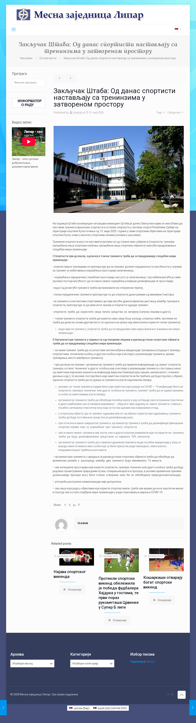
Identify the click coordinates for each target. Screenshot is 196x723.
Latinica (150, 661)
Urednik (77, 112)
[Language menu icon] (178, 29)
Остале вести (47, 58)
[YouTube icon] (168, 694)
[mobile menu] (13, 29)
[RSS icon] (172, 694)
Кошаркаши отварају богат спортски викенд (162, 582)
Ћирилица (137, 661)
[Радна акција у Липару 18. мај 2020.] (192, 707)
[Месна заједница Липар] (94, 14)
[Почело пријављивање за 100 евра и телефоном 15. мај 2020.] (3, 707)
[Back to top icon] (182, 695)
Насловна (26, 58)
